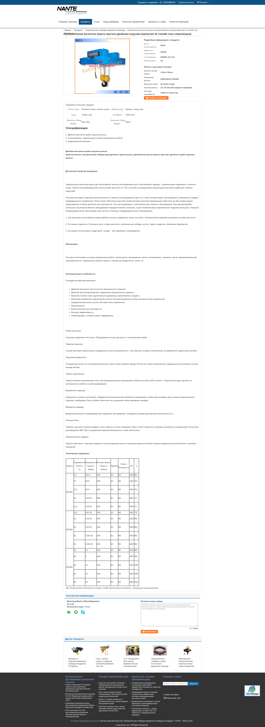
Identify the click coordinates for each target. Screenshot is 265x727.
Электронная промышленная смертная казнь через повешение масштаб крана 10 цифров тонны (187, 665)
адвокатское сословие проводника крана (143, 678)
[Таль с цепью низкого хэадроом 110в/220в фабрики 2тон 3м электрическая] (105, 650)
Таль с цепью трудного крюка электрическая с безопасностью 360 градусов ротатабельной (113, 694)
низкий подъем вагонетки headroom (117, 588)
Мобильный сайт (173, 698)
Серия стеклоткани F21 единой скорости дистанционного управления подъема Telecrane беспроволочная (78, 688)
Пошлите (193, 684)
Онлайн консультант (158, 98)
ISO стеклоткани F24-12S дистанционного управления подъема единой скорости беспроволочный (77, 713)
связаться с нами (157, 22)
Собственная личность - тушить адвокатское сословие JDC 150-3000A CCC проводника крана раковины (144, 712)
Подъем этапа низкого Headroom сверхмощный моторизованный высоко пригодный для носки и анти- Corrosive (113, 686)
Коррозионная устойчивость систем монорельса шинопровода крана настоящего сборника (146, 703)
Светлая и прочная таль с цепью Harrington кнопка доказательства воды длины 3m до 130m (112, 709)
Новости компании (179, 22)
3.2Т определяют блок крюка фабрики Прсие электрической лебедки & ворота (132, 664)
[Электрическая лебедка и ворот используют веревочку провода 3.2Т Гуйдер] (160, 650)
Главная (67, 30)
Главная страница (67, 22)
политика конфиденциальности (85, 721)
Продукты (78, 30)
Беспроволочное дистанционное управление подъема (79, 678)
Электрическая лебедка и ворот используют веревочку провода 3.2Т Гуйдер (159, 664)
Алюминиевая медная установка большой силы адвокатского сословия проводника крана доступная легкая (144, 695)
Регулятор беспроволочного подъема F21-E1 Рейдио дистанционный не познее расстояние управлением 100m (80, 697)
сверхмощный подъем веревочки (145, 588)
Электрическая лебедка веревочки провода (105, 30)
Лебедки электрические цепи (113, 676)
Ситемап (175, 694)
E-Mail (166, 694)
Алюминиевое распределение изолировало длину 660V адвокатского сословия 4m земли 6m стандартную (146, 686)
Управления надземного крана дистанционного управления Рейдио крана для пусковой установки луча (80, 705)
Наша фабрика (111, 22)
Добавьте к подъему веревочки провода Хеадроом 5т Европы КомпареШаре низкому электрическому (77, 666)
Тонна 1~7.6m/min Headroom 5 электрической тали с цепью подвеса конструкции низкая (113, 701)
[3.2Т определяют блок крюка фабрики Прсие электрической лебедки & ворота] (132, 650)
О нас (97, 22)
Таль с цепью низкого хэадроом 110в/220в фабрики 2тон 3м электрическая (104, 664)
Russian (203, 2)
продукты (85, 22)
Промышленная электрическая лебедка (85, 588)
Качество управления (133, 22)
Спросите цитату (186, 2)
